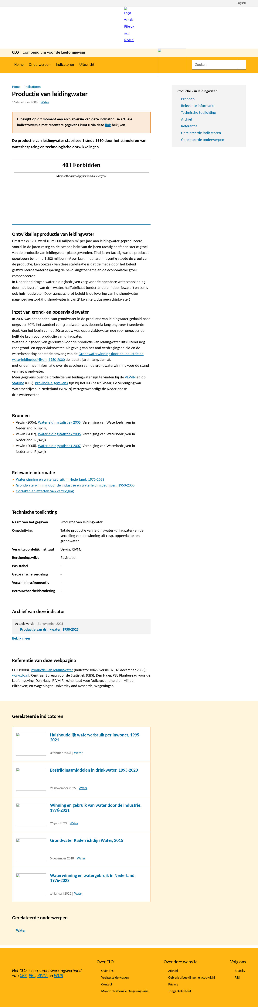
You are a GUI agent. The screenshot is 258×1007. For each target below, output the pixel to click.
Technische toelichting (198, 113)
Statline (18, 383)
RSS (237, 978)
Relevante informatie (197, 106)
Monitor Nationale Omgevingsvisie (125, 991)
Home (19, 65)
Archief (186, 119)
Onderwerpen (40, 65)
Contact (106, 984)
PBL (32, 976)
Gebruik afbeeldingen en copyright (191, 978)
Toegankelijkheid (179, 991)
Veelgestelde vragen (115, 978)
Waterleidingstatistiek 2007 (59, 446)
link (108, 125)
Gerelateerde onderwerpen (202, 140)
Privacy (173, 984)
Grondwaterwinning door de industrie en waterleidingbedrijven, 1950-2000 (75, 485)
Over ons (107, 971)
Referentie (189, 126)
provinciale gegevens (51, 383)
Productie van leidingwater (52, 670)
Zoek (242, 65)
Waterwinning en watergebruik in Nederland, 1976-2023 (60, 480)
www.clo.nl (20, 676)
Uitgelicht (86, 65)
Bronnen (188, 99)
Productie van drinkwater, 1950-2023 (49, 630)
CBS (23, 976)
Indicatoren (65, 65)
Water (45, 102)
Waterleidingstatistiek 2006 (59, 434)
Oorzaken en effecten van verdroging (45, 491)
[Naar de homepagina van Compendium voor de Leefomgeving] (129, 28)
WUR (58, 976)
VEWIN (130, 377)
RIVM (42, 976)
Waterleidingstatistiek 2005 (59, 423)
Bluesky (240, 971)
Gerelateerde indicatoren (201, 133)
